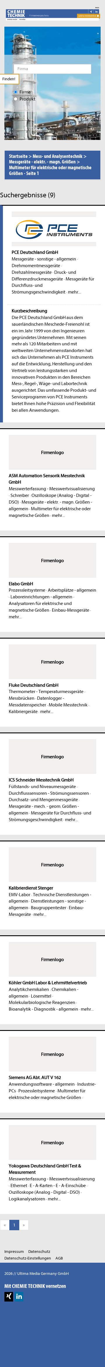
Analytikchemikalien (29, 989)
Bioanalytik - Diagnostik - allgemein (43, 1009)
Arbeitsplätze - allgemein (72, 590)
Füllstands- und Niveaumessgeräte (42, 786)
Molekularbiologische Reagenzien (42, 1002)
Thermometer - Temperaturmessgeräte (46, 691)
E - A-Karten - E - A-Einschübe (58, 1185)
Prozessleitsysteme (27, 590)
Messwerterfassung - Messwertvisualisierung (52, 488)
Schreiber (19, 495)
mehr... (74, 292)
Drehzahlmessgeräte (32, 272)
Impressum (14, 1251)
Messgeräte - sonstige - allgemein (44, 259)
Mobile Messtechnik (68, 705)
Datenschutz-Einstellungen (27, 1258)
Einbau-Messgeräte (70, 610)
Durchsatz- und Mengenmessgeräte (43, 799)
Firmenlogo (52, 452)
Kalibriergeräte (23, 711)
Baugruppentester (48, 907)
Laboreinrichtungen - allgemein (41, 596)
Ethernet (18, 1185)
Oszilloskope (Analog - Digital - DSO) (44, 1192)
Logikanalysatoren (27, 1199)
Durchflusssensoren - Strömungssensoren (49, 793)
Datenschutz (39, 1251)
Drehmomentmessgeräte (36, 265)
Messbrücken (21, 698)
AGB (59, 1258)
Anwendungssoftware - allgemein (42, 1084)
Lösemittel (41, 996)
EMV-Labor (19, 894)
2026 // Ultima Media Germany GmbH (36, 1273)
